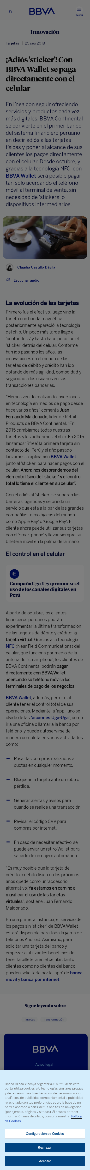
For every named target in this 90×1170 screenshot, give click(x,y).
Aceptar (45, 1161)
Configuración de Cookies (45, 1133)
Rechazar (45, 1147)
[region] (45, 1120)
